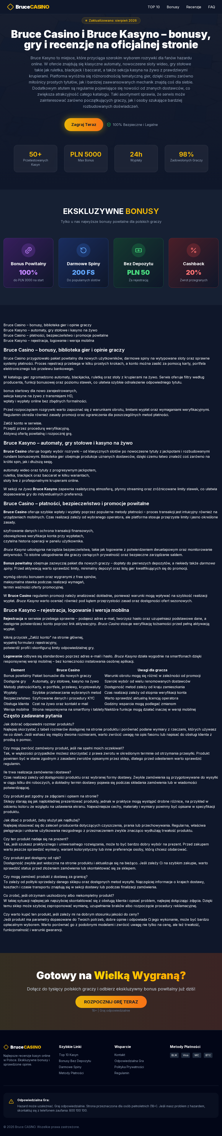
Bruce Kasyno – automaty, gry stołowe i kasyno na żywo (50, 330)
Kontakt (119, 1055)
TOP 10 (154, 7)
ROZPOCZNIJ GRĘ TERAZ (111, 1001)
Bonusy (173, 7)
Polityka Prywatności (129, 1067)
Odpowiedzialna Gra (129, 1061)
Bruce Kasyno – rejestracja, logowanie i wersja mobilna (48, 340)
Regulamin (121, 1073)
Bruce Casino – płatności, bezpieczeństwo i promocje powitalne (55, 335)
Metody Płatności (71, 1073)
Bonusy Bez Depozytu (75, 1061)
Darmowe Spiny (70, 1067)
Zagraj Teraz (83, 124)
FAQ (211, 7)
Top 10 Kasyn (68, 1055)
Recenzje (193, 7)
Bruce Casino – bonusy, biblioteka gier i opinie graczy (47, 325)
